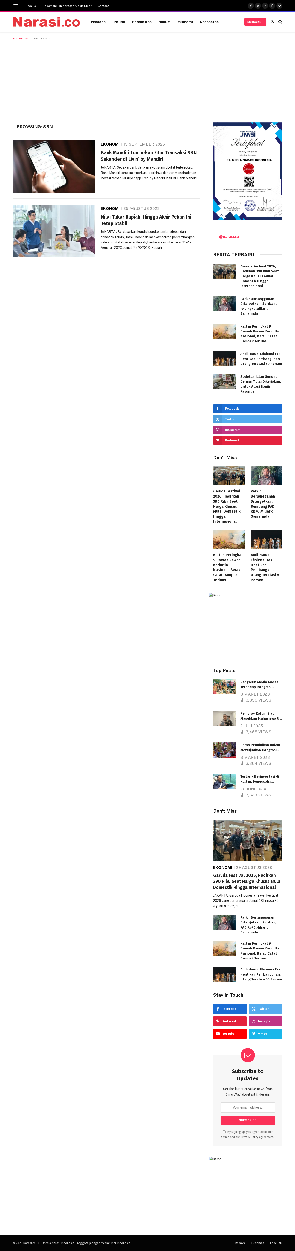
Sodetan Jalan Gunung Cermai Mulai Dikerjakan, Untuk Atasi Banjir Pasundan (260, 384)
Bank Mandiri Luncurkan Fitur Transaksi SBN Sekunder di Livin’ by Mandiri (149, 156)
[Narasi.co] (46, 21)
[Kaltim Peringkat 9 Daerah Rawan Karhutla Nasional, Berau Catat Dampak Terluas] (224, 331)
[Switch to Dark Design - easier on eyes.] (272, 22)
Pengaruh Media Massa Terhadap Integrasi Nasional (259, 685)
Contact (103, 6)
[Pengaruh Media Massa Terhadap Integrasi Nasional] (224, 687)
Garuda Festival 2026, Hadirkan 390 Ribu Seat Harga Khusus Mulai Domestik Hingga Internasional (259, 276)
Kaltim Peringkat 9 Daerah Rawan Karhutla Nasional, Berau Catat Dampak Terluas (259, 333)
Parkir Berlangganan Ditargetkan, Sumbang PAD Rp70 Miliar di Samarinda (258, 306)
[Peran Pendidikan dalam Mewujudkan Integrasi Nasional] (224, 750)
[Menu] (15, 6)
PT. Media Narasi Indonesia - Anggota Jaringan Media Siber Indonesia (84, 1243)
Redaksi (31, 6)
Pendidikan (142, 22)
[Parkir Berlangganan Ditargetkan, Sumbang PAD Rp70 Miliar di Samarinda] (224, 303)
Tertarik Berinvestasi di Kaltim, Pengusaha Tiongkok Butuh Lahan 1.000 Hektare (259, 779)
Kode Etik (276, 1243)
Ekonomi (185, 22)
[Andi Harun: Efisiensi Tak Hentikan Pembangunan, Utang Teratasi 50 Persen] (224, 358)
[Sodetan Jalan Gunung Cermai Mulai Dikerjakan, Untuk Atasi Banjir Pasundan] (224, 381)
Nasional (99, 22)
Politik (119, 22)
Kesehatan (209, 22)
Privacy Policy (249, 1137)
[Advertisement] (147, 80)
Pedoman (257, 1243)
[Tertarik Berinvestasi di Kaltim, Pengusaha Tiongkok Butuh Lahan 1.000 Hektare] (224, 781)
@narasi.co (229, 236)
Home (38, 38)
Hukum (165, 22)
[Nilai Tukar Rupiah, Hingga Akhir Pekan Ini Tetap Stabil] (54, 231)
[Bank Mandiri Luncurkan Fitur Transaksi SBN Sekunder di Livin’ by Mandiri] (54, 166)
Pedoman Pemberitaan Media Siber (67, 6)
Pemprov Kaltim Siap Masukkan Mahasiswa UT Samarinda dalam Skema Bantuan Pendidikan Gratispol (260, 716)
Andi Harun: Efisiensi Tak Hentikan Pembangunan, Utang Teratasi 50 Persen (261, 359)
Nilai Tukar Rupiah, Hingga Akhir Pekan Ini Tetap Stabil (146, 220)
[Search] (279, 22)
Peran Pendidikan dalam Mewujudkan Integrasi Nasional (260, 748)
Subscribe (255, 21)
